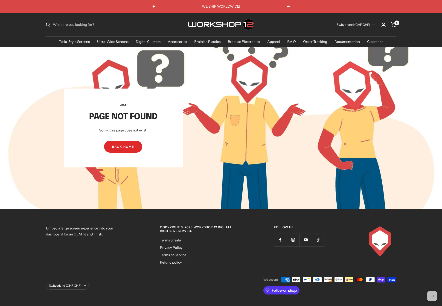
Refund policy (171, 262)
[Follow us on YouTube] (305, 240)
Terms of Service (173, 255)
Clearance (375, 41)
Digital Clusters (148, 41)
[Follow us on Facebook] (280, 240)
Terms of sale (170, 240)
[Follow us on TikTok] (318, 240)
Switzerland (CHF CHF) (353, 25)
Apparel (273, 41)
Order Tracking (315, 41)
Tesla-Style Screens (74, 41)
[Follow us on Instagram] (293, 240)
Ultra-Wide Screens (112, 41)
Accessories (177, 41)
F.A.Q (291, 41)
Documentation (347, 41)
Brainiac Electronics (244, 41)
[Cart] (393, 24)
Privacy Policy (171, 247)
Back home (123, 147)
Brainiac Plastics (207, 41)
